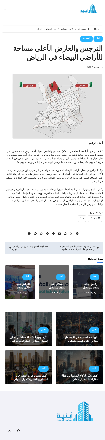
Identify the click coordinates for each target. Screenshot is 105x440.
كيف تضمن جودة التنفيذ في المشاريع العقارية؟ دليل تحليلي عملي (31, 379)
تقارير (94, 329)
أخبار (98, 38)
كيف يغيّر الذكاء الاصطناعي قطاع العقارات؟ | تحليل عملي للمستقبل (80, 379)
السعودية (86, 38)
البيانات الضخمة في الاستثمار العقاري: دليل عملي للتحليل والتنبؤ (82, 341)
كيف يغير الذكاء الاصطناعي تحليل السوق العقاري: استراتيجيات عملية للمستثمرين (29, 341)
